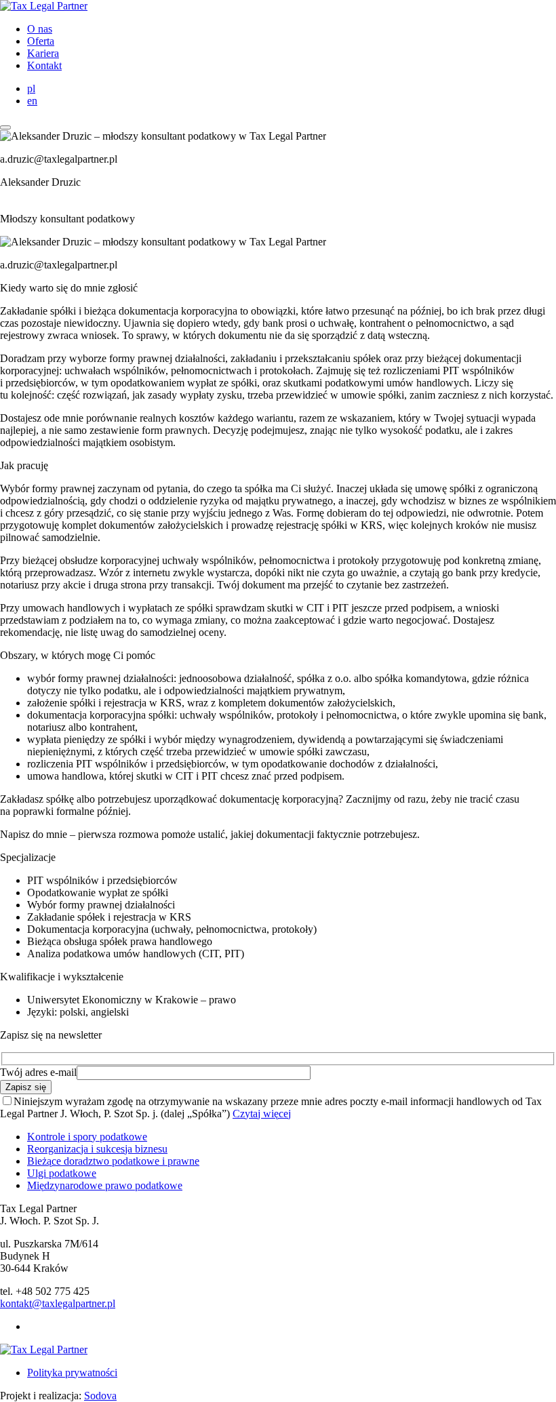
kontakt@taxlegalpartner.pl (57, 1303)
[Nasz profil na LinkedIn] (32, 1326)
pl (31, 88)
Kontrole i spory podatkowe (87, 1136)
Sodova (100, 1395)
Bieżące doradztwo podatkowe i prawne (113, 1161)
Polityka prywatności (72, 1372)
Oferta (40, 41)
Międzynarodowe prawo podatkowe (104, 1185)
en (32, 100)
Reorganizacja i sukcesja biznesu (97, 1149)
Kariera (43, 53)
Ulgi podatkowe (61, 1173)
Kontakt (44, 65)
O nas (39, 29)
